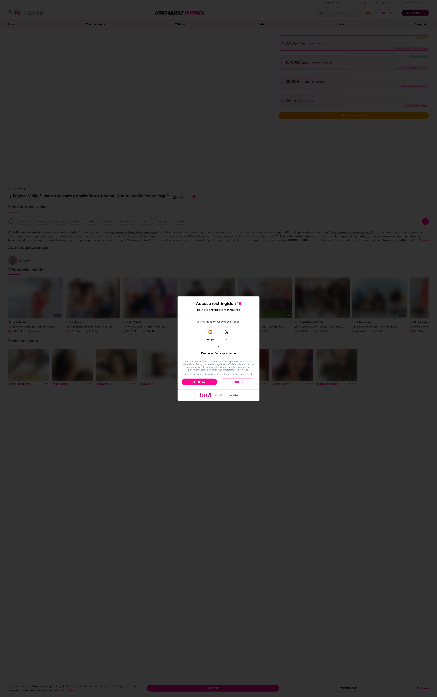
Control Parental (226, 395)
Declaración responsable (218, 353)
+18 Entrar (199, 381)
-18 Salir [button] (237, 381)
